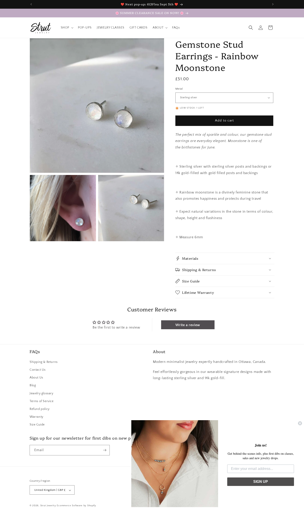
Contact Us (38, 369)
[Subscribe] (104, 450)
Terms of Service (42, 401)
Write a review (187, 325)
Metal (179, 88)
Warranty (36, 416)
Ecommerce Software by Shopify (76, 505)
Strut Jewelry (48, 505)
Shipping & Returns (44, 362)
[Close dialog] (300, 423)
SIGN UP (260, 481)
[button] (66, 27)
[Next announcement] (273, 4)
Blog (33, 385)
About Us (36, 377)
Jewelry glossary (41, 393)
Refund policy (40, 409)
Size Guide (37, 424)
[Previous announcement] (31, 4)
